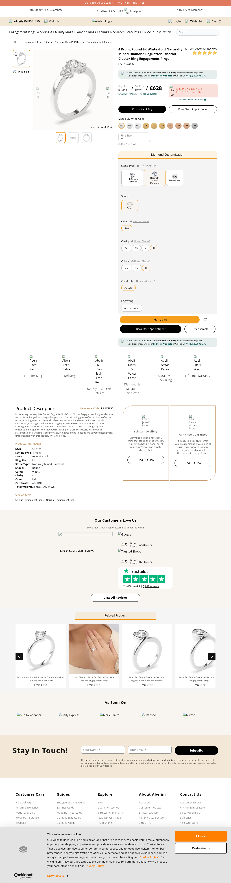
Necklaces (117, 32)
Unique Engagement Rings (29, 500)
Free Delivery (23, 802)
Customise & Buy (142, 109)
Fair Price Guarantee (151, 817)
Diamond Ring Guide (69, 817)
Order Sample (199, 329)
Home (17, 42)
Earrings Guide (65, 807)
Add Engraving (131, 308)
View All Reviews (115, 598)
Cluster (49, 42)
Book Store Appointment (193, 109)
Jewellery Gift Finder (110, 817)
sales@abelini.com (191, 812)
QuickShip (147, 32)
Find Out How (146, 460)
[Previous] (19, 656)
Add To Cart (160, 319)
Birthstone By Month (110, 812)
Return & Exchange (27, 807)
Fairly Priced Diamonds (190, 10)
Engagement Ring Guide (71, 802)
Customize (199, 848)
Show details (55, 875)
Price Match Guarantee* (191, 99)
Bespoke (21, 822)
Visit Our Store (189, 822)
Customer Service (191, 802)
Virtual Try (145, 822)
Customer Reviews (150, 807)
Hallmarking (105, 822)
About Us (144, 802)
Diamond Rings (85, 32)
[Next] (211, 656)
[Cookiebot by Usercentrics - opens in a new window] (23, 876)
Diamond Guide (66, 822)
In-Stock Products (162, 75)
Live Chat (185, 817)
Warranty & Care (25, 812)
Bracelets (132, 32)
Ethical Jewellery (148, 812)
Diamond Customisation (167, 155)
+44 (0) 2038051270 (196, 75)
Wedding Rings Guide (69, 812)
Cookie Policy (149, 857)
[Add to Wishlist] (205, 319)
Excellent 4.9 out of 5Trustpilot (119, 11)
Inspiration (163, 32)
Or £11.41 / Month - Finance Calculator (137, 93)
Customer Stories (108, 807)
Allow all (200, 836)
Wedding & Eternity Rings (55, 32)
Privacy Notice (104, 765)
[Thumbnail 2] (21, 78)
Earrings (103, 32)
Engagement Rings (22, 32)
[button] (167, 125)
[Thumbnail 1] (21, 58)
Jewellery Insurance (27, 817)
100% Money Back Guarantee (45, 10)
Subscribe (196, 750)
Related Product (115, 615)
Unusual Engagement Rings (60, 500)
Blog (100, 802)
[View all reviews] (204, 52)
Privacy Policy (94, 865)
